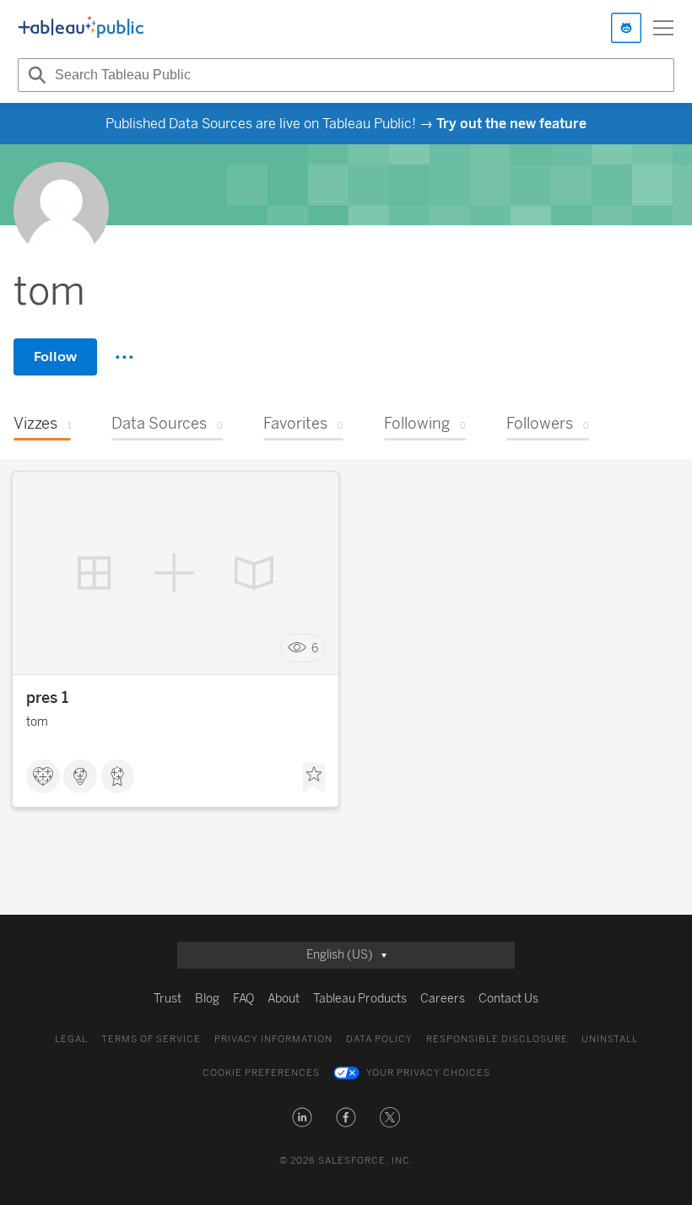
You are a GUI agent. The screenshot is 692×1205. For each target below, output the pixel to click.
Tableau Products (360, 999)
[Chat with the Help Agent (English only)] (626, 28)
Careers (442, 999)
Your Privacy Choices (428, 1072)
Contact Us (508, 999)
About (284, 999)
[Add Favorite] (314, 778)
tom (37, 722)
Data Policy (379, 1039)
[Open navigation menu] (663, 28)
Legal (71, 1039)
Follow (55, 356)
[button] (302, 1117)
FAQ (243, 999)
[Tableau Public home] (81, 28)
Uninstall (609, 1039)
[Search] (34, 75)
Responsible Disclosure (497, 1039)
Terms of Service (151, 1039)
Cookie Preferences (261, 1072)
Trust (167, 999)
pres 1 (47, 698)
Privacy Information (273, 1039)
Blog (207, 999)
